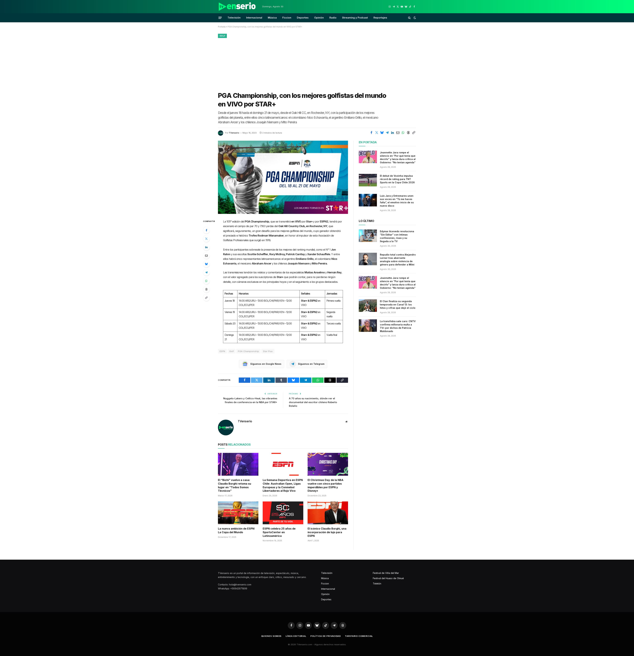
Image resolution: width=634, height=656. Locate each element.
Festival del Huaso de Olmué (388, 578)
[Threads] (206, 289)
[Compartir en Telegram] (387, 132)
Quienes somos (271, 636)
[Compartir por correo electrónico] (397, 132)
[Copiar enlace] (413, 132)
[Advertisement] (317, 64)
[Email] (206, 255)
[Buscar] (409, 17)
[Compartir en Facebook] (371, 132)
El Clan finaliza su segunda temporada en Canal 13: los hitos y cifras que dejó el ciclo (397, 304)
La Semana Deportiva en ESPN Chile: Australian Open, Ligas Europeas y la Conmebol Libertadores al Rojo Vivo (283, 485)
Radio (332, 17)
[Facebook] (206, 230)
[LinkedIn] (206, 247)
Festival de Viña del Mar (386, 573)
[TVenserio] (237, 6)
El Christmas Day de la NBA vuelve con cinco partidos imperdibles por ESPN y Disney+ (325, 485)
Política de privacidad (325, 636)
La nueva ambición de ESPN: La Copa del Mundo (236, 530)
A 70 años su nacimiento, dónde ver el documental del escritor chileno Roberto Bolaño (313, 402)
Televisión (234, 17)
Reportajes (380, 17)
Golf (222, 36)
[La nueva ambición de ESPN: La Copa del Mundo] (238, 512)
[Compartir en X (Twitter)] (376, 132)
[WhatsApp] (206, 281)
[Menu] (220, 17)
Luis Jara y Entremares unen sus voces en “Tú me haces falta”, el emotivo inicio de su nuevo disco (397, 200)
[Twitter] (206, 238)
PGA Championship (248, 351)
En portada (368, 142)
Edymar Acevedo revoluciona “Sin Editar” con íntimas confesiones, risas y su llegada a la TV (397, 236)
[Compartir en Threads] (408, 132)
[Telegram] (206, 272)
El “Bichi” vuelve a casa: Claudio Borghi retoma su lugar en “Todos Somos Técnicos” (234, 485)
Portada (222, 26)
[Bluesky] (206, 264)
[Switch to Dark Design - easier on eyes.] (414, 17)
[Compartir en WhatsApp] (403, 132)
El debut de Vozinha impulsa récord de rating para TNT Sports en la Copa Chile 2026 (397, 179)
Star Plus (268, 351)
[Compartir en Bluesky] (381, 132)
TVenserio (234, 133)
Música (272, 17)
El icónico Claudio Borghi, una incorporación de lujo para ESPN (327, 532)
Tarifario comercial (359, 636)
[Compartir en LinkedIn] (392, 132)
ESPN (222, 351)
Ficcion (286, 17)
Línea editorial (296, 636)
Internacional (254, 17)
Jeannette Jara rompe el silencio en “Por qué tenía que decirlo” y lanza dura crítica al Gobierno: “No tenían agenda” (398, 157)
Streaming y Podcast (355, 17)
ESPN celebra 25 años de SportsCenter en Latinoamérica (279, 532)
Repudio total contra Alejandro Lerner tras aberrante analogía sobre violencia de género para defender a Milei (398, 259)
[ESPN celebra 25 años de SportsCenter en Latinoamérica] (283, 512)
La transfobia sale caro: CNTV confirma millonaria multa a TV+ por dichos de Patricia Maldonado (398, 326)
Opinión (319, 17)
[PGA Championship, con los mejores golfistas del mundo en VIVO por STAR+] (283, 177)
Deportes (303, 17)
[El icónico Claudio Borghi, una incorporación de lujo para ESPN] (328, 512)
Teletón (377, 583)
